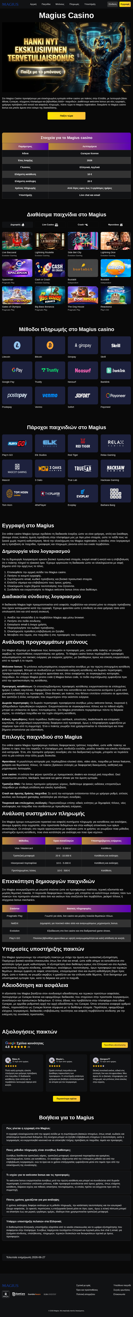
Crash (81, 225)
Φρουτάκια (113, 225)
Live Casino (48, 225)
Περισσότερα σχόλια (67, 1099)
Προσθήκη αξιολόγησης (115, 1045)
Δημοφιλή (15, 225)
